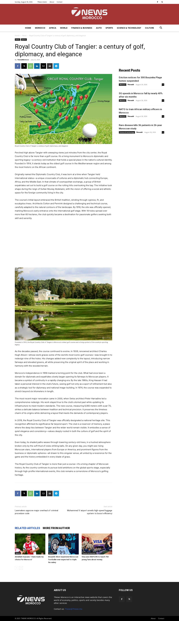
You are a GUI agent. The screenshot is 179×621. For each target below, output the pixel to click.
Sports (109, 28)
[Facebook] (157, 2)
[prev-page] (16, 568)
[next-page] (21, 568)
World (63, 28)
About (52, 2)
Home (28, 28)
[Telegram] (56, 66)
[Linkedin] (37, 66)
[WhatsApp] (30, 66)
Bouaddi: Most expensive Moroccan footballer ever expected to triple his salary (63, 559)
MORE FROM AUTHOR (56, 528)
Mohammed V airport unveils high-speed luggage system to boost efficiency (89, 512)
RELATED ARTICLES (27, 528)
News (24, 35)
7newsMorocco (23, 60)
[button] (160, 28)
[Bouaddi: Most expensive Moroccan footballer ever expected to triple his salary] (63, 544)
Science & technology (129, 28)
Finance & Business (81, 28)
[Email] (43, 66)
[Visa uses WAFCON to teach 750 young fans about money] (97, 544)
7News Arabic (42, 2)
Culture (149, 28)
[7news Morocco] (89, 14)
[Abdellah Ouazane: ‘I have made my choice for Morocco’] (30, 544)
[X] (162, 2)
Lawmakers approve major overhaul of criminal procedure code (36, 512)
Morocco (40, 28)
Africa (52, 28)
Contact (59, 2)
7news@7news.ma (73, 609)
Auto (99, 28)
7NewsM (130, 84)
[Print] (50, 66)
